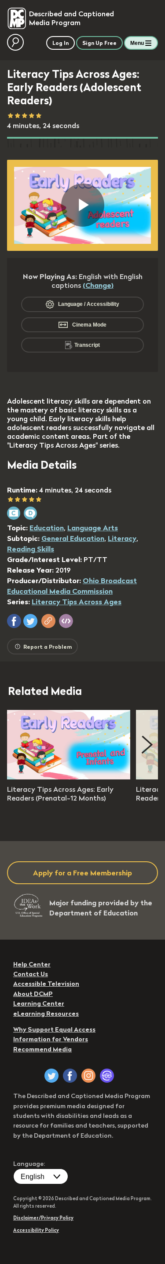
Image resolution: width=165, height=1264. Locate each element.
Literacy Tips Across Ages (76, 601)
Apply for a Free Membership (82, 872)
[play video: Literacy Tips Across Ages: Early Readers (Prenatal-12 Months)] (68, 776)
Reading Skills (30, 548)
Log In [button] (60, 43)
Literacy (122, 538)
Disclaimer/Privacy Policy (43, 1218)
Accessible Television (46, 984)
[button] (14, 621)
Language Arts (92, 527)
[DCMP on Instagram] (88, 1076)
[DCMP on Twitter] (51, 1076)
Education (46, 527)
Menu (137, 43)
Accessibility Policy (36, 1230)
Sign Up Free (99, 43)
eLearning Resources (46, 1014)
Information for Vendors (50, 1039)
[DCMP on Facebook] (70, 1076)
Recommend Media (42, 1049)
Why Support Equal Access (54, 1029)
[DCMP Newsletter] (107, 1076)
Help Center (32, 964)
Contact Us (30, 974)
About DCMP (33, 994)
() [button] (98, 285)
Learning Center (38, 1003)
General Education (72, 538)
